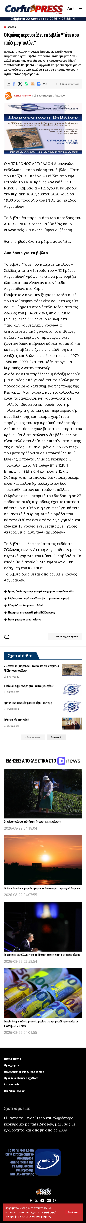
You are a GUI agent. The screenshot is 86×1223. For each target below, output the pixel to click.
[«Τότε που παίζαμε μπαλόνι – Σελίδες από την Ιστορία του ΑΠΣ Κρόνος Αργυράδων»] (72, 670)
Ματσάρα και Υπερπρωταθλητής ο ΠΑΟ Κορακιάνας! (31, 612)
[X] (36, 1201)
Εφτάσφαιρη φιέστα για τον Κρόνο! (24, 619)
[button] (73, 1212)
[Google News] (49, 1201)
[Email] (32, 84)
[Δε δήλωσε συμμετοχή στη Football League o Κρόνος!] (72, 690)
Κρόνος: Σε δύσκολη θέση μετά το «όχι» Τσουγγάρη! (28, 703)
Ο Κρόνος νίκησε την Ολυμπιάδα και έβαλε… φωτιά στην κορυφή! (38, 598)
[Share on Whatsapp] (26, 84)
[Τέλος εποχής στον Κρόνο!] (72, 724)
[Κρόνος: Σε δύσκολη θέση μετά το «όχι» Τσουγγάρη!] (72, 707)
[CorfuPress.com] (33, 9)
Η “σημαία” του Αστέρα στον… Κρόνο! (25, 605)
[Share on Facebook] (14, 84)
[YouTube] (42, 1201)
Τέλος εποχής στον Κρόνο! (16, 720)
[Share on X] (20, 84)
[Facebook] (31, 1201)
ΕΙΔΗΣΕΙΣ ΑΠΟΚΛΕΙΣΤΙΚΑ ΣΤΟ (31, 761)
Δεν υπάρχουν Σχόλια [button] (66, 636)
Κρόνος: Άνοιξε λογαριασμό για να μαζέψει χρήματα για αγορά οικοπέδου (41, 591)
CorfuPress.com (22, 95)
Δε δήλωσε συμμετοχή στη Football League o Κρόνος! (29, 686)
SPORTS (11, 27)
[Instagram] (54, 1201)
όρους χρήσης (41, 1216)
